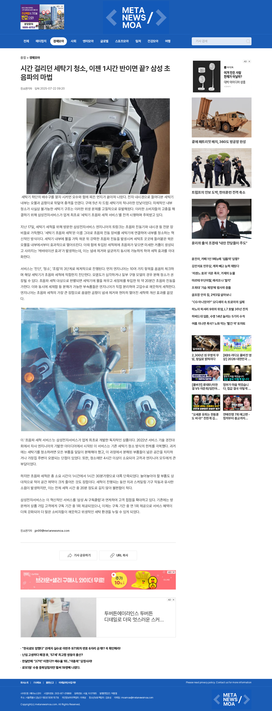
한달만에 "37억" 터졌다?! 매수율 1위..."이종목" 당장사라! (57, 661)
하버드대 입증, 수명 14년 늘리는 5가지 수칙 (218, 316)
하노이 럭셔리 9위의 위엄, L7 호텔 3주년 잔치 (220, 309)
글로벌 (104, 41)
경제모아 (58, 41)
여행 (167, 41)
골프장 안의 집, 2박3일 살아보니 (211, 295)
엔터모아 (88, 41)
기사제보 (37, 682)
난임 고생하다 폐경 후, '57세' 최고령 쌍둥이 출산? (52, 655)
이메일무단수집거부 (67, 682)
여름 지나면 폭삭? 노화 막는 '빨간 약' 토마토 (219, 323)
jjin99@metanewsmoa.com (52, 530)
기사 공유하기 (82, 555)
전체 (26, 41)
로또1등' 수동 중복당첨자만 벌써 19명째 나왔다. (51, 668)
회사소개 (24, 682)
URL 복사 (122, 555)
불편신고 (50, 682)
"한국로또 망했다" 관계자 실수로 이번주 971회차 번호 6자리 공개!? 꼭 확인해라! (71, 648)
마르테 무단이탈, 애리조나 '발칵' (211, 280)
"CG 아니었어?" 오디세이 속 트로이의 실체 (218, 302)
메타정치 (41, 41)
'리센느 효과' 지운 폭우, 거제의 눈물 (213, 273)
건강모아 (153, 41)
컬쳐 (138, 41)
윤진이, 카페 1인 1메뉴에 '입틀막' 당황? (215, 259)
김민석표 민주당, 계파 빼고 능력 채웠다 (215, 266)
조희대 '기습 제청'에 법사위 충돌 (211, 288)
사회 (73, 41)
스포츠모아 (122, 41)
